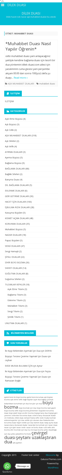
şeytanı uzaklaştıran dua (30, 439)
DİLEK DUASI (31, 13)
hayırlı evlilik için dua (25, 423)
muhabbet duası (47, 83)
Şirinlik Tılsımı (14, 316)
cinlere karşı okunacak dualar (44, 415)
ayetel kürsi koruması (35, 397)
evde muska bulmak (48, 418)
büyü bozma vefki (11, 411)
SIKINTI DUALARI (13, 268)
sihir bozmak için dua (18, 430)
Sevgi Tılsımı (13, 311)
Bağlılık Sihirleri (12, 174)
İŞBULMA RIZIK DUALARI (17, 207)
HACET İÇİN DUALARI (15, 201)
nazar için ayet (10, 427)
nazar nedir (21, 427)
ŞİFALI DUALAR (12, 256)
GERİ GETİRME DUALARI (17, 196)
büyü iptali (13, 413)
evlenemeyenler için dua (14, 420)
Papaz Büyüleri (12, 240)
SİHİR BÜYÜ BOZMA (15, 262)
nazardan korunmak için (38, 425)
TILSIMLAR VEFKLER (15, 284)
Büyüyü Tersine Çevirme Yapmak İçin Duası (26, 356)
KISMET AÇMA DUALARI (17, 218)
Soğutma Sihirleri (13, 279)
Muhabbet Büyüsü (14, 229)
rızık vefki (47, 427)
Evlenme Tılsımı (15, 300)
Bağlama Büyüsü (13, 163)
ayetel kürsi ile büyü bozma (15, 397)
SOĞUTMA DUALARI (15, 273)
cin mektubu (9, 418)
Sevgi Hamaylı (12, 251)
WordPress (53, 467)
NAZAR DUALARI (13, 234)
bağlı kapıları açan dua (32, 400)
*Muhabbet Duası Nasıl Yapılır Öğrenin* (28, 46)
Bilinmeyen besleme (22, 333)
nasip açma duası (51, 423)
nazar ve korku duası (34, 427)
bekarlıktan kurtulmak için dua (16, 404)
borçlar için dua (35, 404)
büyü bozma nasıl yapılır (46, 408)
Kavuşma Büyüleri (13, 212)
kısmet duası (39, 423)
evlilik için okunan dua (34, 420)
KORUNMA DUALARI (15, 223)
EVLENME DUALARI (14, 190)
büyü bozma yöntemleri (28, 411)
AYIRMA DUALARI (13, 152)
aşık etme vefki (16, 400)
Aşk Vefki (9, 146)
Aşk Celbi (9, 129)
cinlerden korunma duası (21, 415)
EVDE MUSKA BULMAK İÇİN (19, 365)
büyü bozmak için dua (27, 408)
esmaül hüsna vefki (31, 418)
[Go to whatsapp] (7, 466)
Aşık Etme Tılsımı (16, 289)
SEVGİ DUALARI (12, 246)
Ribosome (51, 455)
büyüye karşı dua (41, 413)
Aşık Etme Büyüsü (13, 118)
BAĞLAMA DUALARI (15, 168)
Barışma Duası (12, 179)
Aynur (39, 365)
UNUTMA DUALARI (14, 323)
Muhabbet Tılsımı (16, 305)
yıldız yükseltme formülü (21, 434)
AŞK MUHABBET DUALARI (21, 83)
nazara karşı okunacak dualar (16, 425)
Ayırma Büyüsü (12, 157)
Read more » (21, 77)
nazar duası (52, 425)
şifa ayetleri (17, 443)
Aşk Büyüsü (10, 124)
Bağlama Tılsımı (15, 294)
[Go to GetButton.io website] (7, 472)
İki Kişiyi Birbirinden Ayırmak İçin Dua (22, 350)
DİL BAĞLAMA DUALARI (17, 185)
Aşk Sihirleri (10, 141)
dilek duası (19, 418)
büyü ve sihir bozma (26, 413)
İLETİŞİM (9, 101)
